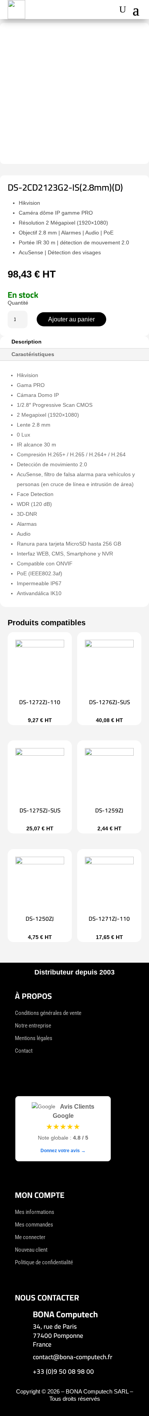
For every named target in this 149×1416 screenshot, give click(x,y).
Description (26, 342)
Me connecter (30, 1237)
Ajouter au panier (71, 319)
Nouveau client (31, 1249)
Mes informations (34, 1212)
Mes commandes (34, 1224)
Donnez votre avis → (63, 1150)
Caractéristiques (32, 354)
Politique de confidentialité (44, 1262)
